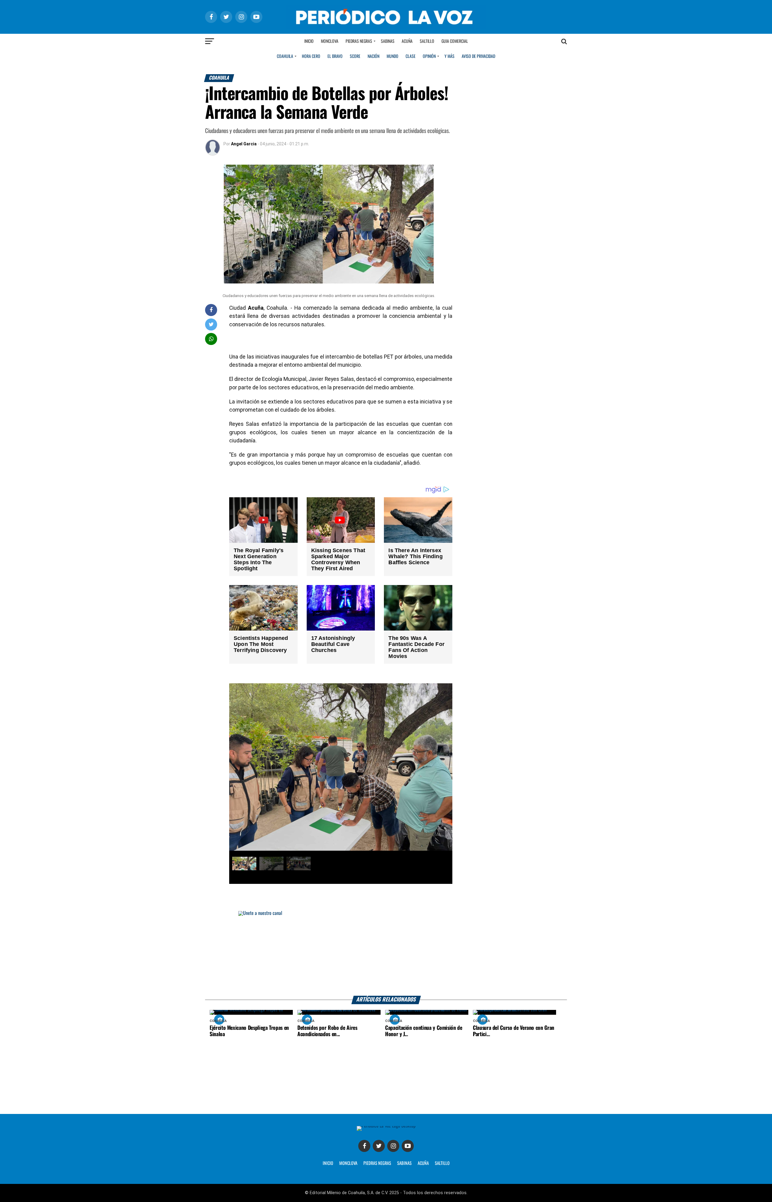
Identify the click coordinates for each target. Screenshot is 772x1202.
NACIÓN (373, 56)
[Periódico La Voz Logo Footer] (386, 1125)
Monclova (329, 41)
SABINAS (404, 1163)
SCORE (355, 56)
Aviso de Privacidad (478, 56)
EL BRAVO (335, 56)
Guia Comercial (454, 41)
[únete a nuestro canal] (386, 953)
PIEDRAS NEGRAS (377, 1163)
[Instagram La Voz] (393, 1146)
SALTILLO (442, 1163)
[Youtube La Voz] (408, 1146)
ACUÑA (423, 1163)
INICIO (328, 1163)
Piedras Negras (359, 41)
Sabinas (387, 41)
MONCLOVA (348, 1163)
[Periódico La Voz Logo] (386, 27)
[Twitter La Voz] (379, 1146)
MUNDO (392, 56)
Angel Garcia (244, 143)
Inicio (309, 41)
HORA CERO (311, 56)
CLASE (411, 56)
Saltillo (427, 41)
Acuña (407, 41)
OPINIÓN (429, 56)
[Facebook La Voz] (364, 1146)
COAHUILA (285, 56)
